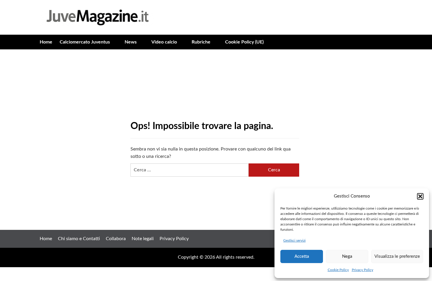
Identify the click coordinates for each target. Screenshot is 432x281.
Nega (347, 256)
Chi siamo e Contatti (79, 238)
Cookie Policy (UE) (244, 42)
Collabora (116, 238)
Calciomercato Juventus (85, 42)
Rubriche (201, 42)
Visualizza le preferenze (397, 256)
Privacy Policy (362, 270)
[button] (420, 196)
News (131, 42)
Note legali (143, 238)
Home (46, 42)
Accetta (301, 256)
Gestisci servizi (294, 240)
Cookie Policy (338, 270)
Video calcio (164, 42)
